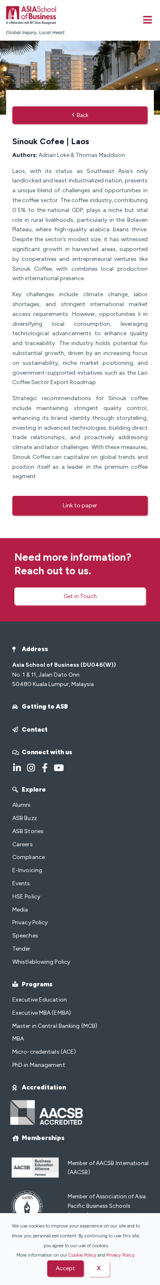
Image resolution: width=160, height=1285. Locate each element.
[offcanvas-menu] (147, 20)
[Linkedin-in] (16, 767)
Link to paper (80, 505)
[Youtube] (58, 767)
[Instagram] (30, 767)
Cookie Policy (82, 1255)
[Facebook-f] (44, 767)
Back (82, 115)
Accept (65, 1268)
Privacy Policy (120, 1255)
